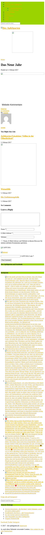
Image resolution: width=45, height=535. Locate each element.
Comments (5, 111)
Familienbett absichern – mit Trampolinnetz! (19, 513)
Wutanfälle (5, 189)
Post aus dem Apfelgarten (13, 4)
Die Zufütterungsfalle (10, 197)
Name (3, 229)
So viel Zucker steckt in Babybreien (17, 515)
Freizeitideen (9, 16)
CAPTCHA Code (27, 256)
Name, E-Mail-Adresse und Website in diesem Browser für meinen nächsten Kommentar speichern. (21, 242)
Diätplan (3, 109)
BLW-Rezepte (14, 10)
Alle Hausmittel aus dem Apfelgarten (17, 517)
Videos (7, 14)
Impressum (23, 526)
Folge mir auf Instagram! (9, 497)
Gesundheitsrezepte (15, 8)
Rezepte (7, 6)
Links (7, 18)
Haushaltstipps (10, 12)
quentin (5, 112)
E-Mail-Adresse (7, 233)
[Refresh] (4, 252)
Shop (6, 20)
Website (3, 237)
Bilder (7, 2)
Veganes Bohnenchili (12, 518)
